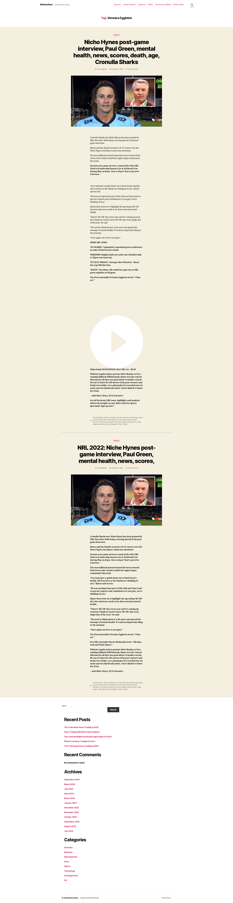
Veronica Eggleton (111, 424)
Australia (68, 847)
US (65, 880)
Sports (116, 35)
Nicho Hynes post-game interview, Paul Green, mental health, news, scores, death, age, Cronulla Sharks (116, 51)
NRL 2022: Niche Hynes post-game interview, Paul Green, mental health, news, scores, (116, 454)
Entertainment (70, 857)
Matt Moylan (112, 420)
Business (68, 852)
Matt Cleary (103, 420)
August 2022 (70, 826)
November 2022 (71, 812)
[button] (116, 343)
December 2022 (71, 808)
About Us (117, 4)
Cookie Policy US (129, 4)
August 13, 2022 (117, 468)
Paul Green (103, 422)
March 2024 (69, 784)
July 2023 (68, 789)
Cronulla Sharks (98, 417)
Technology (69, 871)
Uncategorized (71, 875)
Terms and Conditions (163, 4)
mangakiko (103, 69)
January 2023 (70, 803)
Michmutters (46, 4)
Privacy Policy (179, 4)
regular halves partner (129, 422)
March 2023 (69, 798)
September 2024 (72, 779)
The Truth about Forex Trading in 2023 (81, 746)
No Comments (133, 69)
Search (64, 706)
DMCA (150, 4)
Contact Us (142, 4)
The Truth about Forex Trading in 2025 (81, 727)
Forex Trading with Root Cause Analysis (82, 732)
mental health (121, 420)
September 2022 (72, 822)
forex (66, 861)
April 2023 (69, 794)
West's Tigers (123, 424)
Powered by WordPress (89, 898)
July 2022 (68, 831)
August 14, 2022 (117, 69)
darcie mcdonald (109, 417)
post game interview (114, 422)
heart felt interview (122, 417)
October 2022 (70, 817)
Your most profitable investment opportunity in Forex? (88, 737)
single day (101, 424)
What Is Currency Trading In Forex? (79, 741)
